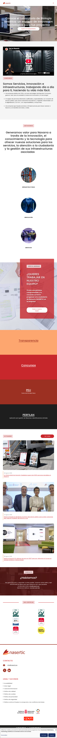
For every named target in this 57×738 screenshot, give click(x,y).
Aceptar (52, 735)
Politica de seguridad (10, 699)
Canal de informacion (10, 689)
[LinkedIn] (9, 670)
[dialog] (28, 733)
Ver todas (47, 436)
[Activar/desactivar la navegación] (53, 3)
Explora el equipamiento (28, 29)
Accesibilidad (8, 683)
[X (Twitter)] (4, 670)
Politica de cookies (10, 694)
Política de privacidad (10, 697)
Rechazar (43, 735)
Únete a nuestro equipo (37, 310)
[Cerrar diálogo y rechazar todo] (56, 729)
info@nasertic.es (12, 665)
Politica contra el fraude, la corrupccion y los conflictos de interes (24, 702)
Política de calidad (10, 691)
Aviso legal (7, 686)
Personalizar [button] (4, 735)
